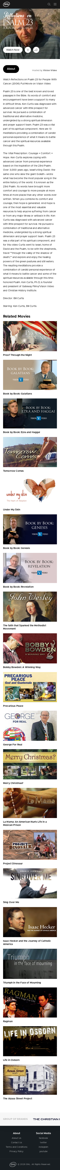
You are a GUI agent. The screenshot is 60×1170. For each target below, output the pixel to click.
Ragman (8, 1021)
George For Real (12, 744)
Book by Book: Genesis (16, 548)
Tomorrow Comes (13, 471)
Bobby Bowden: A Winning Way (22, 667)
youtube (43, 1151)
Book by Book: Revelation (18, 587)
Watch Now (12, 50)
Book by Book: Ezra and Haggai (21, 432)
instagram (43, 1147)
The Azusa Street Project (17, 1098)
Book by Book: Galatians (17, 393)
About (11, 69)
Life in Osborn (11, 1060)
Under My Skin (11, 509)
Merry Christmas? (13, 783)
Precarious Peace (13, 706)
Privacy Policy (16, 1151)
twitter (43, 1143)
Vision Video (50, 70)
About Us (16, 1138)
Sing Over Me (11, 902)
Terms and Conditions (16, 1147)
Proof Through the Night (17, 355)
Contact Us (16, 1143)
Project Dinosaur (13, 863)
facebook (43, 1138)
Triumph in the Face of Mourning (22, 982)
